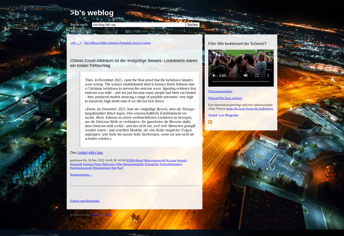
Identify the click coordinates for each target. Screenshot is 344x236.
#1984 (130, 160)
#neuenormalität (133, 164)
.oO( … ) (75, 42)
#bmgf (139, 160)
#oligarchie (152, 164)
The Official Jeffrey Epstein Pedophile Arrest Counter (117, 42)
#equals (182, 160)
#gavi (98, 164)
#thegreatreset (102, 168)
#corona (171, 160)
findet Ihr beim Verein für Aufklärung (249, 108)
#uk (113, 168)
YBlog (95, 214)
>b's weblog (92, 12)
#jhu (119, 164)
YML (109, 214)
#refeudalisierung (171, 164)
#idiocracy (109, 164)
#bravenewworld (154, 160)
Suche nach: (79, 24)
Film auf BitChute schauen (225, 98)
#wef (120, 168)
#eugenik (76, 164)
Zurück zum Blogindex (223, 115)
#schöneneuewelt (81, 168)
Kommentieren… (81, 174)
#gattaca (88, 164)
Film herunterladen (220, 91)
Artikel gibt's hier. (90, 153)
